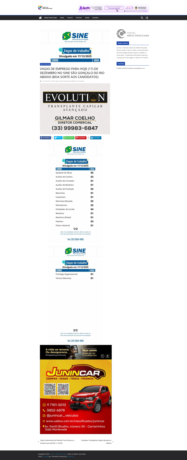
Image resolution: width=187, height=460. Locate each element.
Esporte (95, 18)
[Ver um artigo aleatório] (146, 17)
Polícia (70, 18)
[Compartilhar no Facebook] (45, 137)
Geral (62, 18)
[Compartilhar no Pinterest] (80, 137)
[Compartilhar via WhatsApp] (69, 137)
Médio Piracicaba (50, 18)
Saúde (87, 18)
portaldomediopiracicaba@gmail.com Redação (71, 81)
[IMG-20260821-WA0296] (76, 361)
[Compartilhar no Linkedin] (95, 137)
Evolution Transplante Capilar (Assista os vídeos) (96, 441)
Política (79, 18)
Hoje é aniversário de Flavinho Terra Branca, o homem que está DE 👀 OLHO (57, 441)
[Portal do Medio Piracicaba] (40, 17)
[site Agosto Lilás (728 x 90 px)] (113, 5)
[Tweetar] (58, 137)
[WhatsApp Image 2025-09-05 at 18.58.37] (75, 85)
